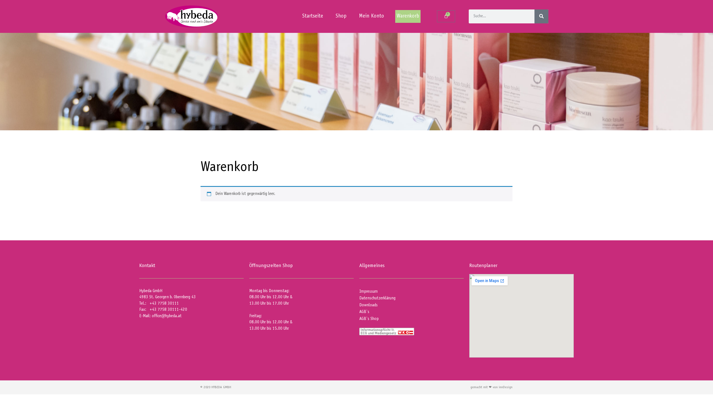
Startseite (312, 16)
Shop (341, 16)
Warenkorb (408, 16)
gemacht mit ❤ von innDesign (491, 387)
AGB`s (364, 312)
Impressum (368, 292)
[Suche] (541, 16)
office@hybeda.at (167, 316)
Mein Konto (371, 16)
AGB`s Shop (369, 319)
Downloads (368, 305)
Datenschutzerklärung (377, 298)
